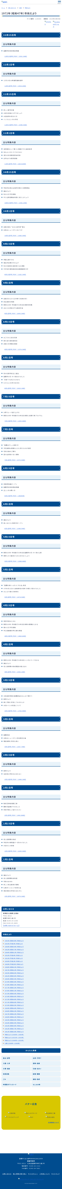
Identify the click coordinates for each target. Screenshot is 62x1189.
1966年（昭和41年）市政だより (14, 1017)
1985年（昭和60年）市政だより (14, 973)
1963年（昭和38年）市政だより (14, 1026)
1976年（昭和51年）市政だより (14, 990)
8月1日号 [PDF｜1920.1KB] (14, 388)
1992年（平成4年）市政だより (14, 955)
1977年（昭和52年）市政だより (14, 988)
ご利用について (45, 1174)
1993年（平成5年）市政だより (14, 944)
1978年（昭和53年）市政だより (14, 985)
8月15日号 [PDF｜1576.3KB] (15, 349)
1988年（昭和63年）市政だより (14, 967)
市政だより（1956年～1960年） (14, 1034)
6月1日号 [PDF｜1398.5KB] (14, 528)
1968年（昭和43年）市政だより (14, 1011)
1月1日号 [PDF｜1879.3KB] (14, 896)
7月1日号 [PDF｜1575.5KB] (14, 460)
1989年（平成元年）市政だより (14, 964)
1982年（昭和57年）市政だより (14, 949)
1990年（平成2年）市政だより (14, 961)
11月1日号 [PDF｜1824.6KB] (15, 164)
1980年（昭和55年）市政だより (14, 979)
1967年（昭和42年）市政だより (14, 1014)
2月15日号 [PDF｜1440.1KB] (15, 779)
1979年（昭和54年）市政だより (14, 982)
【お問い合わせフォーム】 (11, 925)
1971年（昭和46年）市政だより (14, 1002)
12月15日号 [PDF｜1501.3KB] (15, 56)
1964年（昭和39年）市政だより (14, 1023)
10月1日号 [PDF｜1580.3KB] (15, 236)
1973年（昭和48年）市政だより (14, 999)
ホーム (3, 8)
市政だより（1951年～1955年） (14, 1037)
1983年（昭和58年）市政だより (14, 941)
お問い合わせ (6, 1174)
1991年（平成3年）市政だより (14, 958)
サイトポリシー (33, 1174)
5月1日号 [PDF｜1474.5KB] (14, 597)
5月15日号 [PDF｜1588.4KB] (15, 561)
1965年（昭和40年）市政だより (14, 1020)
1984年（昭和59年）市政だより (14, 946)
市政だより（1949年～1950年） (14, 1040)
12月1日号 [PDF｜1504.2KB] (15, 86)
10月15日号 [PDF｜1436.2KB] (15, 203)
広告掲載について (53, 1122)
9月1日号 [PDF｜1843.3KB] (14, 313)
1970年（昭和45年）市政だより (14, 1005)
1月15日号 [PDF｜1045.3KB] (15, 851)
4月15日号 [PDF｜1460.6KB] (15, 636)
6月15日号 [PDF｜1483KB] (14, 496)
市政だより (27, 8)
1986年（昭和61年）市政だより (14, 952)
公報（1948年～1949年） (12, 1043)
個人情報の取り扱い (20, 1174)
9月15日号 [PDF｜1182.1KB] (15, 274)
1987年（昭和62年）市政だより (14, 970)
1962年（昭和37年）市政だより (14, 1029)
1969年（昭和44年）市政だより (14, 1008)
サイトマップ (55, 1174)
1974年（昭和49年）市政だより (14, 996)
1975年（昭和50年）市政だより (14, 993)
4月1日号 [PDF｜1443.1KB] (14, 672)
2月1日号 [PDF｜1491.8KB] (14, 815)
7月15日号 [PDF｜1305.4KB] (15, 421)
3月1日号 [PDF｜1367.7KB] (14, 747)
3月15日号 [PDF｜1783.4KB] (15, 711)
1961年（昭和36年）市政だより (14, 1032)
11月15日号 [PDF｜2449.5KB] (15, 125)
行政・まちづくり (12, 8)
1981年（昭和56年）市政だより (14, 976)
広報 (20, 8)
